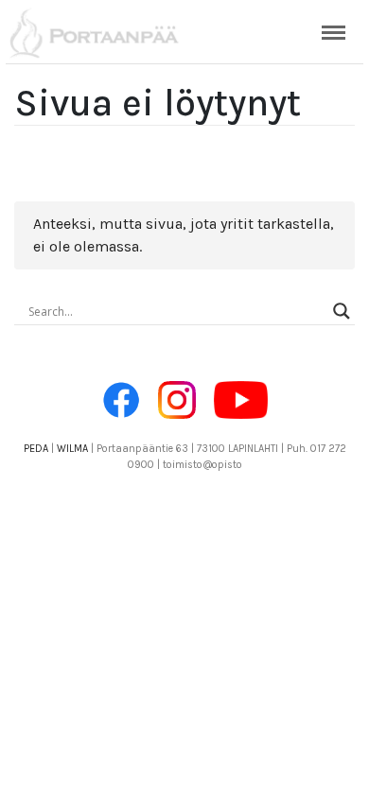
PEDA (36, 448)
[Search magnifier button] (341, 311)
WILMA (72, 448)
